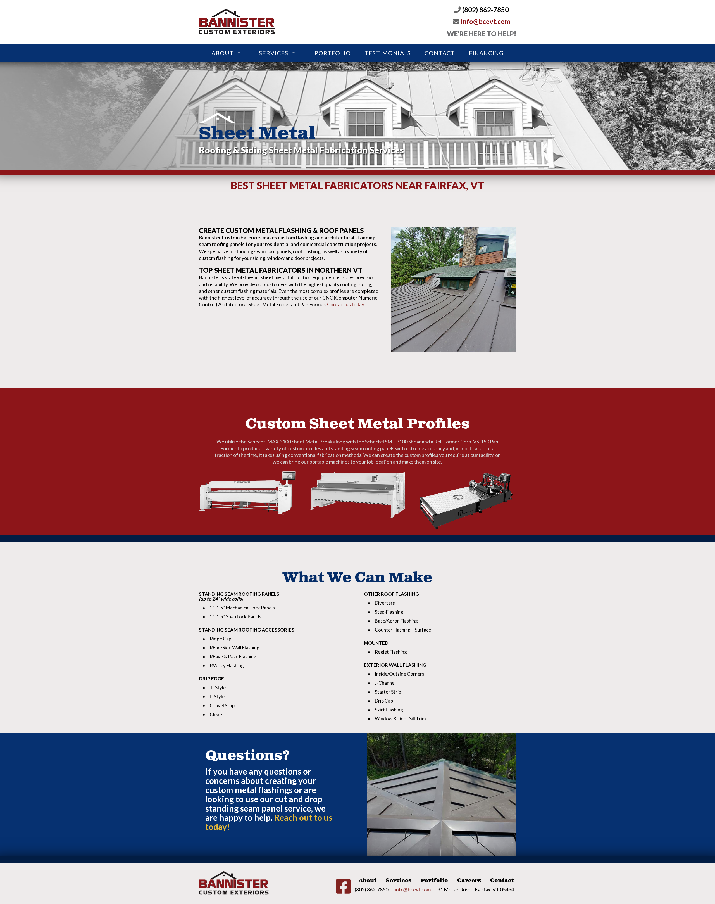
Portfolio (332, 53)
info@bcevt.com (484, 21)
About (222, 53)
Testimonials (387, 53)
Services (273, 53)
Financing (486, 53)
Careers (469, 880)
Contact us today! (346, 304)
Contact (440, 53)
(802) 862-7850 (485, 10)
